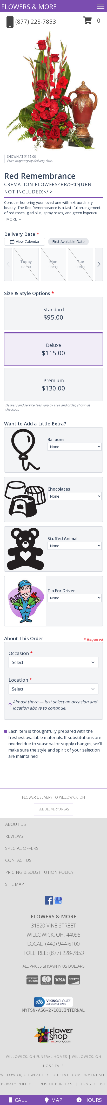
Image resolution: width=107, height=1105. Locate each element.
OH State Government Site (79, 1074)
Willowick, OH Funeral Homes (37, 1056)
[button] (92, 22)
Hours (92, 1099)
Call (19, 1099)
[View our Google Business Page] (58, 903)
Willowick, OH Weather (24, 1074)
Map (55, 1099)
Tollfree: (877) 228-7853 (53, 952)
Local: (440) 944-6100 (53, 943)
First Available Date (68, 241)
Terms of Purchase (55, 1084)
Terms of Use (92, 1084)
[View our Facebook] (49, 903)
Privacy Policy (16, 1084)
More (11, 219)
